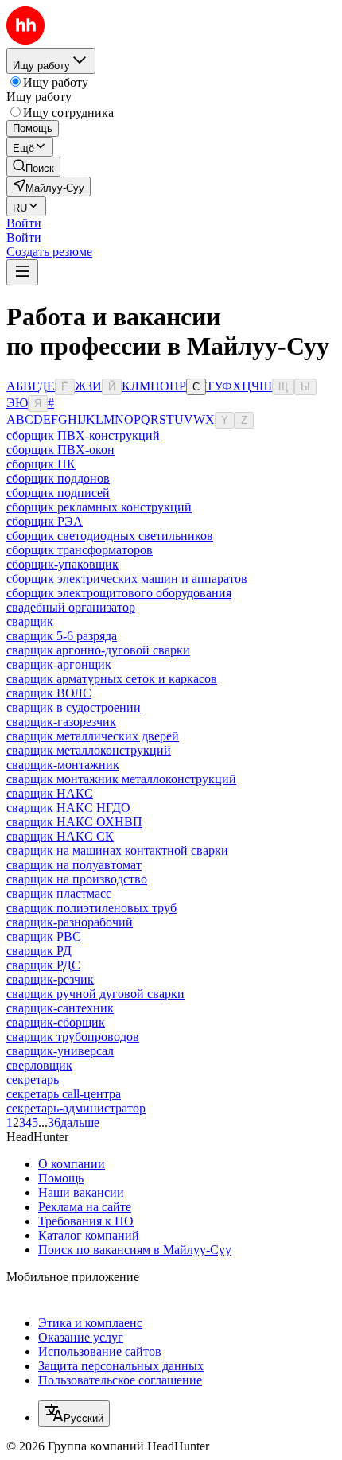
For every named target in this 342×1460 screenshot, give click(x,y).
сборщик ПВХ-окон (60, 449)
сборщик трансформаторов (79, 550)
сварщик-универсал (60, 1051)
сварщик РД (39, 950)
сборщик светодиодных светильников (109, 535)
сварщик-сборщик (55, 1022)
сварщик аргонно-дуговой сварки (98, 650)
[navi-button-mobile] (22, 272)
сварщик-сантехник (60, 1008)
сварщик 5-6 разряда (61, 636)
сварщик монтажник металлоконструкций (121, 779)
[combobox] (74, 1413)
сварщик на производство (76, 879)
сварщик (29, 621)
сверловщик (39, 1065)
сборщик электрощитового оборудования (118, 593)
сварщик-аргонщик (58, 664)
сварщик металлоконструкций (88, 750)
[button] (23, 223)
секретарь (32, 1079)
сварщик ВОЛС (48, 693)
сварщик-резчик (50, 979)
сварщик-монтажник (62, 764)
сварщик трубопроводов (72, 1036)
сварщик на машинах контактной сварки (117, 850)
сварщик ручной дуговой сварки (95, 993)
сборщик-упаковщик (62, 564)
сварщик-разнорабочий (69, 922)
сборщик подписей (58, 492)
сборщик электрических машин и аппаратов (126, 578)
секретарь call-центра (63, 1094)
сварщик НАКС (49, 793)
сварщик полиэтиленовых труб (91, 907)
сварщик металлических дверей (92, 736)
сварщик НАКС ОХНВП (74, 822)
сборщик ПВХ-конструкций (83, 435)
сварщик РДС (43, 965)
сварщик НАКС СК (60, 836)
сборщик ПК (41, 464)
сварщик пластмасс (58, 893)
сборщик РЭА (44, 521)
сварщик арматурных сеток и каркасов (111, 678)
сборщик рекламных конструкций (99, 507)
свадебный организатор (70, 607)
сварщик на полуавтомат (74, 865)
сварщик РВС (43, 936)
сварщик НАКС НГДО (68, 807)
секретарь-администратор (76, 1108)
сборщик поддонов (58, 478)
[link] (33, 167)
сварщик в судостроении (73, 707)
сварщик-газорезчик (61, 721)
